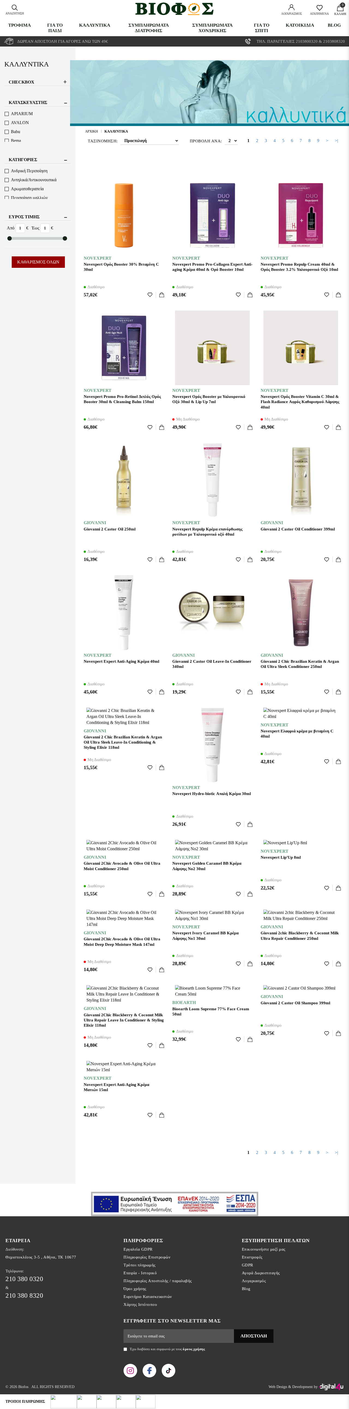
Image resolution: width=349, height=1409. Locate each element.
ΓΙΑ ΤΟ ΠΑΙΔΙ (55, 28)
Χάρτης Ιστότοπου (140, 1304)
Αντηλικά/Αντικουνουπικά (33, 179)
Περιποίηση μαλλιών (29, 197)
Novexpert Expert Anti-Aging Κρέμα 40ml (121, 661)
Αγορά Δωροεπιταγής (261, 1273)
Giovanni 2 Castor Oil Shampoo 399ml (295, 1003)
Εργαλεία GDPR (138, 1249)
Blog (334, 25)
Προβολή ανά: (206, 141)
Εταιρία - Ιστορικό (140, 1273)
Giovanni (95, 522)
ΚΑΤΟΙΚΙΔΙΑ (300, 25)
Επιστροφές (252, 1257)
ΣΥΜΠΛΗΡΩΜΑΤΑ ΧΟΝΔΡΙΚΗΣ (212, 28)
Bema (16, 140)
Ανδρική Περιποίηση (29, 170)
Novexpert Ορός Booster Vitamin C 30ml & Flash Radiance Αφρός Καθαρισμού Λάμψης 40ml (300, 401)
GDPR (247, 1265)
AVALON (20, 122)
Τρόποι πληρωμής (140, 1265)
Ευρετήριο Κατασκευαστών (148, 1296)
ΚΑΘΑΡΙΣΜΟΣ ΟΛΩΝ (38, 262)
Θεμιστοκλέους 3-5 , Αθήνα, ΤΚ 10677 (40, 1257)
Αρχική (91, 131)
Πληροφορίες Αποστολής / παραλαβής (158, 1281)
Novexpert (98, 258)
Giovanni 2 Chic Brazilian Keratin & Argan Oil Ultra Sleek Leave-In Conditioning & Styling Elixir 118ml (123, 742)
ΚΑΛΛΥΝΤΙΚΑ (94, 25)
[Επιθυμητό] (152, 295)
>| (336, 140)
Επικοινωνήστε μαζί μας (263, 1249)
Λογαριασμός (254, 1281)
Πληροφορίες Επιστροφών (147, 1257)
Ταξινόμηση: (103, 141)
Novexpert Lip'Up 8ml (281, 857)
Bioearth (184, 1002)
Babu (15, 131)
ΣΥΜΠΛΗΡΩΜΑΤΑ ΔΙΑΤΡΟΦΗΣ (148, 28)
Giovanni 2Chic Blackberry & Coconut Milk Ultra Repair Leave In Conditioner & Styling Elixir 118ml (124, 1020)
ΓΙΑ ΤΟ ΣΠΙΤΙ (261, 28)
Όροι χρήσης (135, 1289)
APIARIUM (22, 113)
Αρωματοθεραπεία (27, 188)
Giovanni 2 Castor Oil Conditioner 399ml (298, 529)
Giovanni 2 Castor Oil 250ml (110, 529)
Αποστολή (253, 1336)
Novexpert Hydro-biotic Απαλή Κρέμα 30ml (211, 793)
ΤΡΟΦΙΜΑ (19, 25)
